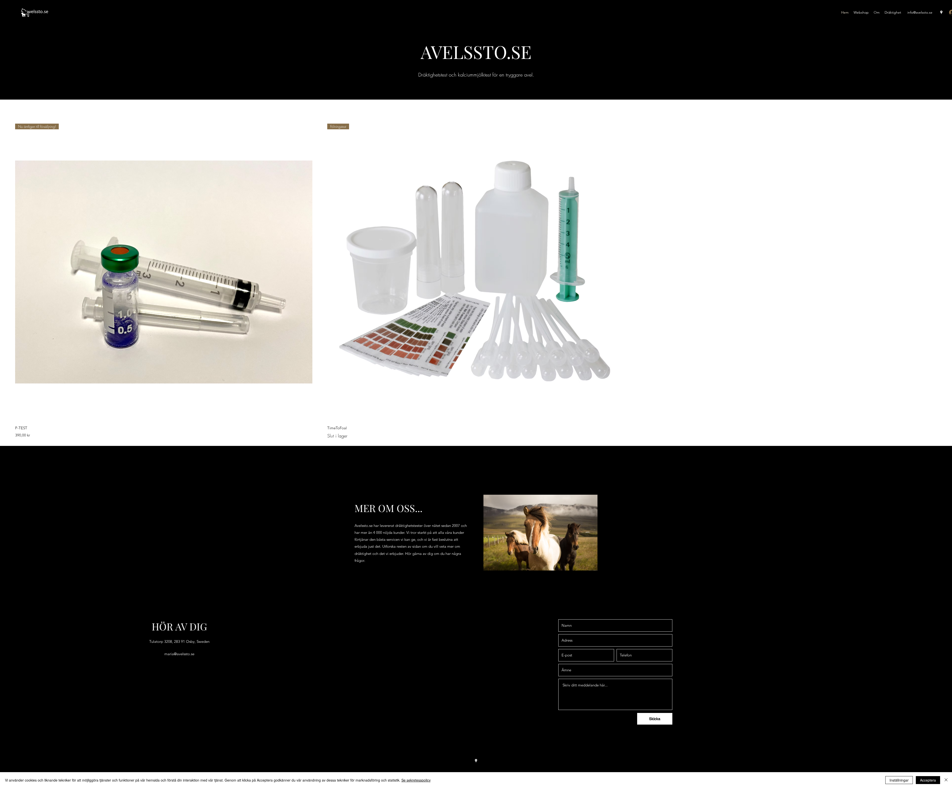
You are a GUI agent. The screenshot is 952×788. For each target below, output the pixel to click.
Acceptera (928, 780)
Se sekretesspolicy (416, 780)
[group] (476, 281)
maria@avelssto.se (179, 654)
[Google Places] (941, 12)
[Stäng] (946, 780)
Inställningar (899, 780)
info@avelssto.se (919, 12)
